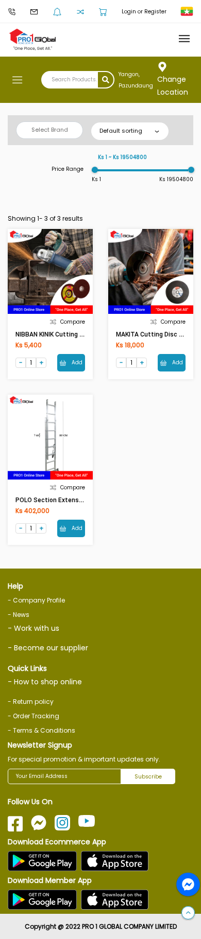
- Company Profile (36, 600)
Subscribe (148, 777)
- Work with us (33, 628)
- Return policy (31, 701)
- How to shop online (45, 682)
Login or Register (144, 11)
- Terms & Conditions (41, 730)
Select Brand (49, 130)
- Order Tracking (33, 716)
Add (76, 362)
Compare (72, 322)
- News (18, 614)
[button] (188, 913)
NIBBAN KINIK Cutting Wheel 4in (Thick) (72, 334)
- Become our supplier (48, 648)
